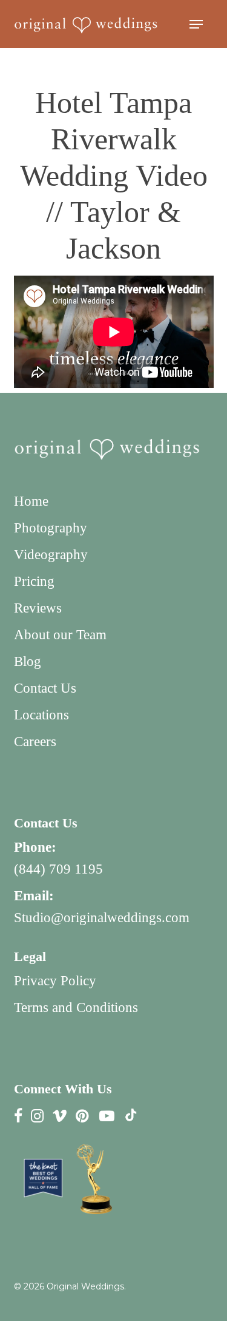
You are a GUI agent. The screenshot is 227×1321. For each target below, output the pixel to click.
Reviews (38, 608)
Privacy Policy (55, 980)
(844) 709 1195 (58, 869)
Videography (51, 554)
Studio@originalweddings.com (101, 917)
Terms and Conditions (76, 1007)
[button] (196, 24)
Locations (41, 714)
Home (31, 501)
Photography (50, 527)
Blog (27, 661)
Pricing (34, 581)
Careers (35, 741)
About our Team (60, 634)
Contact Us (45, 688)
